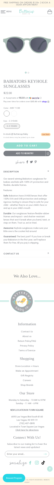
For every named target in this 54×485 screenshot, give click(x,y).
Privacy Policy (27, 345)
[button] (49, 11)
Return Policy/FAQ (27, 341)
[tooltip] (48, 153)
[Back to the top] (50, 469)
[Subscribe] (45, 454)
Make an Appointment (27, 371)
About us (27, 336)
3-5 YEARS (12, 126)
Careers (27, 380)
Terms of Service (27, 350)
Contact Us (27, 331)
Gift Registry (27, 375)
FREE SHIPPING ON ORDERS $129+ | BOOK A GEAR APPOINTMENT (27, 3)
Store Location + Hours (27, 366)
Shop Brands (27, 385)
